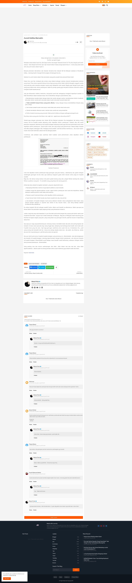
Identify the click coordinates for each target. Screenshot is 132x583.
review (66, 562)
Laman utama (27, 35)
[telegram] (35, 287)
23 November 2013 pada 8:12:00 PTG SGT (42, 339)
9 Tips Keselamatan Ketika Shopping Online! (102, 111)
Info (66, 541)
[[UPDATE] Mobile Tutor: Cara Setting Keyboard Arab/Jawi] (91, 120)
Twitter (42, 267)
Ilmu (88, 147)
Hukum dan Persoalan (34, 263)
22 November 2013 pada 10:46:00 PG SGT (37, 354)
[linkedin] (42, 287)
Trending (66, 558)
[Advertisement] (66, 20)
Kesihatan (97, 149)
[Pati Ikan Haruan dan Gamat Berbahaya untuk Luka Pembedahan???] (91, 105)
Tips (66, 551)
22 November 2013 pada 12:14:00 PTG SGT (37, 445)
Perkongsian (98, 154)
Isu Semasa (34, 35)
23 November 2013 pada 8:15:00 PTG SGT (37, 502)
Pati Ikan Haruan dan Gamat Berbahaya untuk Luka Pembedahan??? (102, 105)
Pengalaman (90, 154)
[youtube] (37, 287)
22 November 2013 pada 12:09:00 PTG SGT (37, 411)
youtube (104, 136)
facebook (93, 132)
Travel (66, 553)
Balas (30, 333)
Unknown (31, 381)
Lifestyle (44, 5)
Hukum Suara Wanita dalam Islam (93, 536)
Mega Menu (36, 5)
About (60, 577)
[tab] (30, 5)
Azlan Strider (32, 410)
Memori (95, 152)
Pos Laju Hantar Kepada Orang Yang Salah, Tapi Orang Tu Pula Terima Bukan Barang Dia (102, 98)
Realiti (104, 154)
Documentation (47, 1)
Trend (66, 555)
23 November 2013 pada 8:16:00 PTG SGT (42, 487)
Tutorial (66, 560)
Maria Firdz (35, 281)
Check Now (12, 575)
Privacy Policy (38, 1)
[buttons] (99, 1)
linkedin (104, 132)
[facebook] (32, 287)
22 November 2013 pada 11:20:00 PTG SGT (37, 474)
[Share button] (56, 267)
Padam (35, 333)
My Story (101, 152)
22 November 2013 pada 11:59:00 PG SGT (37, 383)
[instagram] (39, 287)
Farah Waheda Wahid (35, 472)
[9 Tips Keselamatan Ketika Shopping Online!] (91, 113)
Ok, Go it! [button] (7, 578)
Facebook (34, 267)
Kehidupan (100, 147)
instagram (93, 136)
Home (30, 5)
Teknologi (89, 157)
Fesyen (66, 539)
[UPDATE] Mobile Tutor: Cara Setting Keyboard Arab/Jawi (102, 119)
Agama (52, 5)
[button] (103, 5)
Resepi (57, 5)
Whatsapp (50, 267)
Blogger (63, 5)
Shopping (66, 548)
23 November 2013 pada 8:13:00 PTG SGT (41, 367)
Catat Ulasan (53, 517)
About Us (24, 1)
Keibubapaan (90, 149)
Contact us (31, 1)
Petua (66, 546)
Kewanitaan (104, 149)
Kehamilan (93, 147)
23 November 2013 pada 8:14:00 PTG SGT (42, 430)
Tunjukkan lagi (79, 293)
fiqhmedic (31, 252)
